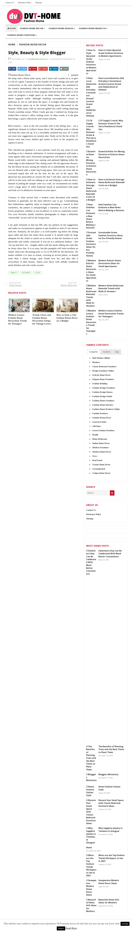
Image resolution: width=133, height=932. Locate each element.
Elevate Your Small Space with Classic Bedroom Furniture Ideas (111, 803)
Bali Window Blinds (101, 358)
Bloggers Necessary (108, 774)
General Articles (99, 422)
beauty (14, 273)
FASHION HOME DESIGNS (61, 28)
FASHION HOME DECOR (31, 28)
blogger (26, 273)
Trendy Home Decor (101, 464)
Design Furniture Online (103, 371)
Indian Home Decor (101, 443)
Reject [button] (61, 928)
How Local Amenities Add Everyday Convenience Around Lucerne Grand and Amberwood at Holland (111, 84)
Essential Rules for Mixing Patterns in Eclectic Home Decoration (111, 154)
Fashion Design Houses (102, 392)
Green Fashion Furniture (103, 430)
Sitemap (38, 3)
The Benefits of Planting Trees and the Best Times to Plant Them (111, 749)
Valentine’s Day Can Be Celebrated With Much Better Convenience (110, 554)
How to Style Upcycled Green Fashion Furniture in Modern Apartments (110, 53)
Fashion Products (100, 413)
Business (96, 362)
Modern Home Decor (101, 452)
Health (95, 435)
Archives (106, 352)
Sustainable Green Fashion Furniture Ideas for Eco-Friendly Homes (110, 235)
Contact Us (9, 3)
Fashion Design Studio (102, 396)
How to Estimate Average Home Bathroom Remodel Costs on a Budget (111, 182)
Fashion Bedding (99, 383)
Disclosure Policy (24, 3)
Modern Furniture (100, 447)
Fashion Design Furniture (103, 388)
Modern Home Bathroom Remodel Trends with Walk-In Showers (111, 288)
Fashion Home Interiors (102, 405)
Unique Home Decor (101, 473)
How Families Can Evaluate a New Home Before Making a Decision (111, 207)
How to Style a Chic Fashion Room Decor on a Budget (67, 318)
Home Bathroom (99, 439)
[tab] (93, 351)
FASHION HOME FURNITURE (21, 35)
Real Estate (97, 460)
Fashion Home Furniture (103, 401)
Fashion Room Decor (32, 44)
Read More (71, 928)
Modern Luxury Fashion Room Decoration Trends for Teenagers (111, 313)
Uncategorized (98, 469)
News (94, 456)
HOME (12, 28)
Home (11, 44)
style (37, 273)
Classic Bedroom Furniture (104, 366)
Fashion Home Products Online (106, 409)
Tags (117, 352)
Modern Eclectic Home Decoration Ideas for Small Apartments (109, 263)
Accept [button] (125, 924)
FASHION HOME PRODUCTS (92, 28)
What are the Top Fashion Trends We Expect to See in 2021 (111, 858)
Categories (93, 352)
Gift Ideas (96, 426)
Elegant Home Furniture (103, 379)
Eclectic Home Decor (101, 375)
